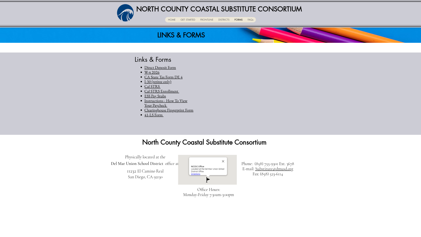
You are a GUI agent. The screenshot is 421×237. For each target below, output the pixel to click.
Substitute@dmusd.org (274, 168)
